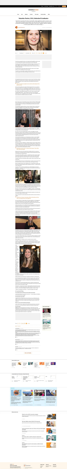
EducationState (17, 339)
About (42, 6)
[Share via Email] (41, 53)
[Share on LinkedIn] (39, 53)
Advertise (47, 466)
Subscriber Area (51, 6)
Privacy (41, 466)
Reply (17, 344)
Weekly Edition (43, 14)
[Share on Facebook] (36, 53)
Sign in (59, 6)
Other (49, 14)
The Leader (36, 14)
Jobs (22, 14)
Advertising (46, 6)
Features (31, 14)
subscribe (64, 6)
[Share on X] (38, 53)
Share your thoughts (28, 352)
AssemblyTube (17, 328)
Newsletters (54, 466)
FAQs (41, 467)
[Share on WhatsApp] (34, 53)
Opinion (26, 14)
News (18, 14)
